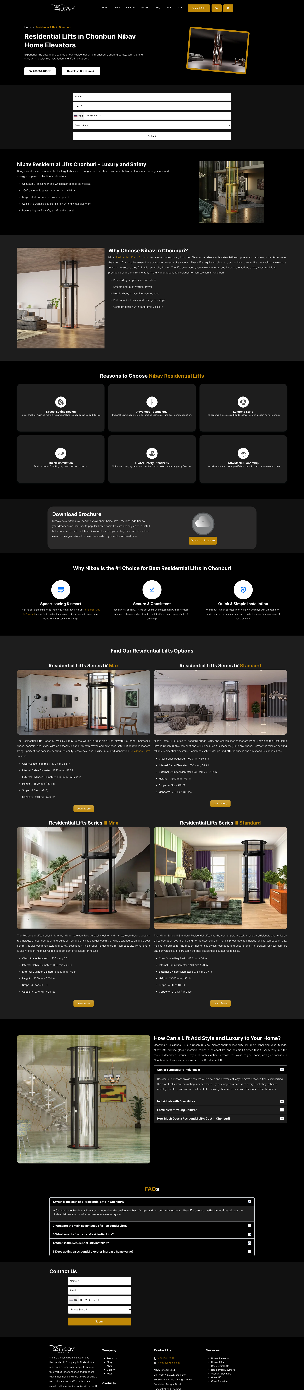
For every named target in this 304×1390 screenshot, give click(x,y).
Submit (152, 136)
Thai (180, 7)
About (117, 7)
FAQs (109, 1373)
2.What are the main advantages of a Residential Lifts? (90, 1225)
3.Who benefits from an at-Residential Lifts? (83, 1234)
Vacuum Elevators (221, 1373)
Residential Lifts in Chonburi (132, 257)
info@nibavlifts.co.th (169, 1362)
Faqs (169, 7)
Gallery (111, 1369)
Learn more (220, 803)
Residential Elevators (223, 1369)
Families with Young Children (177, 1110)
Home (105, 7)
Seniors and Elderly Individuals (178, 1069)
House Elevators (220, 1358)
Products (130, 7)
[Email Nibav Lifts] (228, 8)
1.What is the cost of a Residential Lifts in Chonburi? (88, 1201)
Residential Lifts (140, 751)
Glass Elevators (219, 1381)
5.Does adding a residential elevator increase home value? (93, 1251)
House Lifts (217, 1362)
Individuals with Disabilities (176, 1101)
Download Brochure (79, 71)
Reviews (145, 7)
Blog (158, 7)
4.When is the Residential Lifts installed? (81, 1243)
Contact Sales (199, 8)
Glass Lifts (217, 1377)
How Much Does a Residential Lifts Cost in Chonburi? (193, 1118)
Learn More (84, 808)
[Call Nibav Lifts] (217, 8)
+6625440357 (41, 71)
